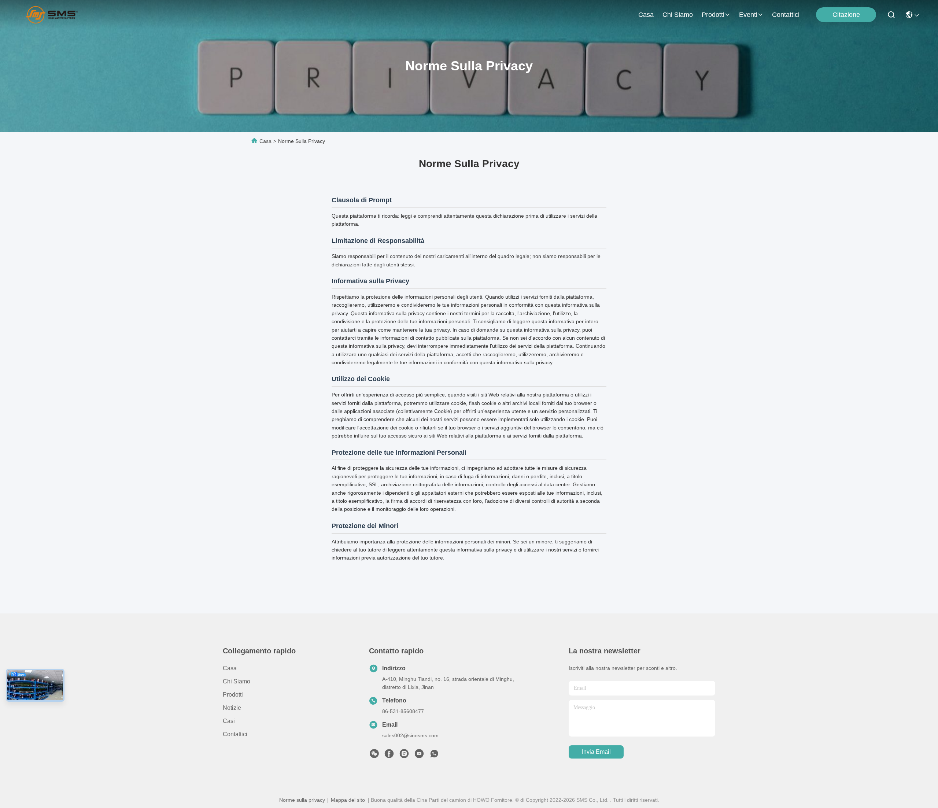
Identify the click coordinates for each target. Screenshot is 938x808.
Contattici (785, 14)
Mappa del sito (348, 800)
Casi (229, 721)
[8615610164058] (434, 756)
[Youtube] (419, 756)
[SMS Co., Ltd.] (51, 14)
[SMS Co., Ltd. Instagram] (404, 756)
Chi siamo (677, 14)
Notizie (232, 708)
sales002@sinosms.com (410, 735)
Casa (646, 14)
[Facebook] (389, 756)
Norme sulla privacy (302, 800)
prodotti (713, 14)
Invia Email (596, 752)
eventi (748, 14)
